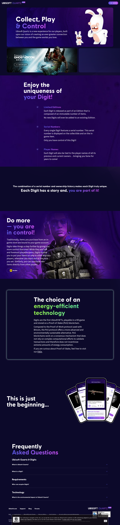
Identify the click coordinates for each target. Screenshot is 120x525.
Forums (37, 508)
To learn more (66, 519)
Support (23, 508)
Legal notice (17, 514)
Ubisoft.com (13, 508)
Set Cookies (52, 514)
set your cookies (76, 519)
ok (105, 521)
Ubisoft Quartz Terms (30, 514)
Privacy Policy (42, 514)
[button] (60, 464)
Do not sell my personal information (69, 514)
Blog (30, 508)
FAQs (39, 351)
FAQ (10, 514)
